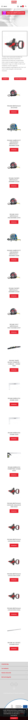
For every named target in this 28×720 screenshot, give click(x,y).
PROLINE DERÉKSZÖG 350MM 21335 (14, 433)
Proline (13, 19)
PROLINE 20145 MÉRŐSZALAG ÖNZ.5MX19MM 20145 (14, 216)
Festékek (15, 16)
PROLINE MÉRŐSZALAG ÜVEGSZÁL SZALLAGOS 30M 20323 (14, 505)
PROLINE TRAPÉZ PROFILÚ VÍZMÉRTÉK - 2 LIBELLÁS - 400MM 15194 (14, 363)
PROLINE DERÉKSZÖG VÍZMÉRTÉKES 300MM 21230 (14, 469)
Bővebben (14, 112)
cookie (21, 713)
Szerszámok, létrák (7, 19)
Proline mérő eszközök (7, 22)
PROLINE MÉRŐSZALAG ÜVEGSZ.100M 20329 (14, 609)
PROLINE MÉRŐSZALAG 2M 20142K (14, 107)
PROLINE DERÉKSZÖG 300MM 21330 (14, 399)
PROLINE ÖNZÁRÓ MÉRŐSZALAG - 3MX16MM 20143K (14, 180)
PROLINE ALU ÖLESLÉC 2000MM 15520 (14, 643)
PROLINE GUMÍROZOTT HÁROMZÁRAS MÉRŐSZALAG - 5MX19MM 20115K (14, 253)
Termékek (9, 16)
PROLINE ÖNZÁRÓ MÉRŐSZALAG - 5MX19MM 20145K (14, 290)
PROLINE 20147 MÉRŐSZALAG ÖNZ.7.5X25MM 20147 (14, 326)
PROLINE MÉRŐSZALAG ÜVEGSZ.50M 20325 (14, 540)
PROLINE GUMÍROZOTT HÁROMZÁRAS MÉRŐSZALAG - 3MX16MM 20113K (14, 142)
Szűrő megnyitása (20, 78)
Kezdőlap (4, 16)
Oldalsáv (5, 78)
